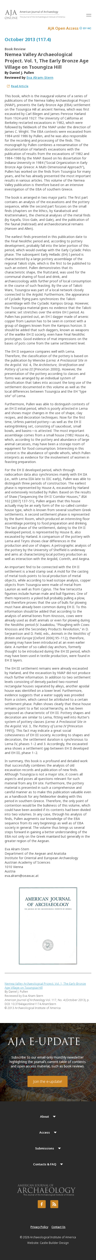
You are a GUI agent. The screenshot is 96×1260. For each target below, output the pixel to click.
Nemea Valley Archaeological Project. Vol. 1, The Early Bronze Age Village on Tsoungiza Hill (45, 986)
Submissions (44, 1148)
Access (44, 1132)
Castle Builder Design (54, 1243)
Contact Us (58, 1227)
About (44, 1116)
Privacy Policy (39, 1227)
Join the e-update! (47, 1081)
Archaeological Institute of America (53, 1237)
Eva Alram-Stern (40, 77)
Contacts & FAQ (44, 1164)
